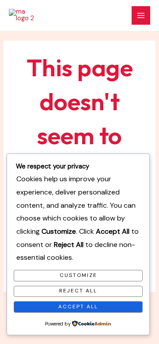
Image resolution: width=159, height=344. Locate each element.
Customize (78, 275)
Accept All (78, 306)
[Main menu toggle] (141, 15)
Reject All (78, 290)
